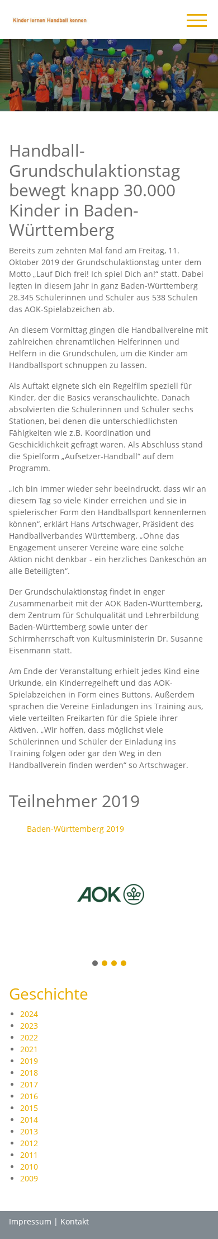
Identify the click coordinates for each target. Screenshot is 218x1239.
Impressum (30, 1221)
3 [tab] (114, 964)
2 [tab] (105, 964)
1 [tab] (95, 964)
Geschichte (48, 993)
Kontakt (74, 1221)
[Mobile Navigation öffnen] (197, 20)
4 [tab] (124, 964)
